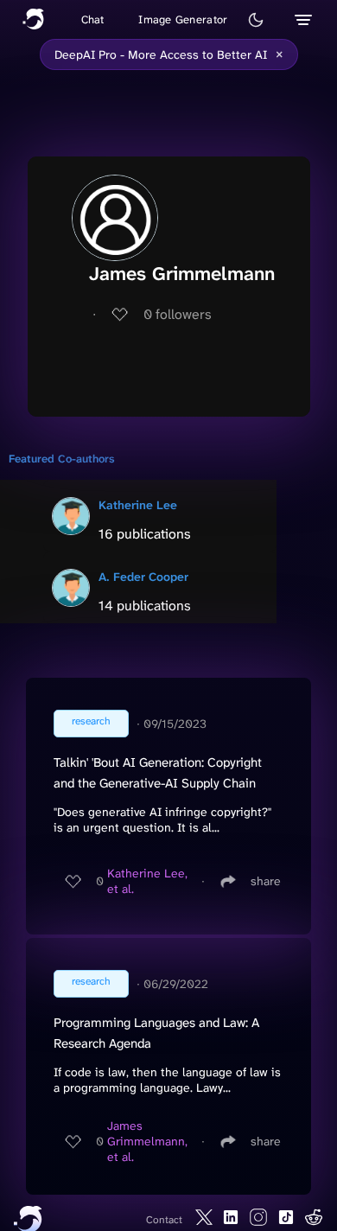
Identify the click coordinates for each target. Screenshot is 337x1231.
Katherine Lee (138, 505)
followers (177, 314)
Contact (164, 1220)
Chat (93, 19)
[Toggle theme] (256, 20)
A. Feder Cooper (143, 576)
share (266, 881)
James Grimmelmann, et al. (147, 1141)
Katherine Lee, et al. (147, 880)
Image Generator (182, 19)
